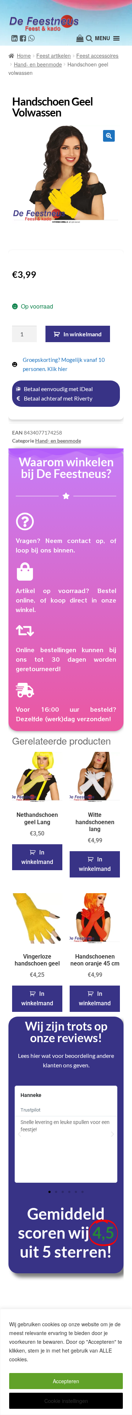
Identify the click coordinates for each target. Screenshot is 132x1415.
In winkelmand (82, 333)
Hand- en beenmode (38, 64)
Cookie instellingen (66, 1400)
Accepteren (66, 1381)
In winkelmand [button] (37, 857)
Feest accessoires (97, 55)
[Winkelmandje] (80, 38)
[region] (66, 1362)
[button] (109, 136)
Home (24, 55)
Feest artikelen (53, 55)
